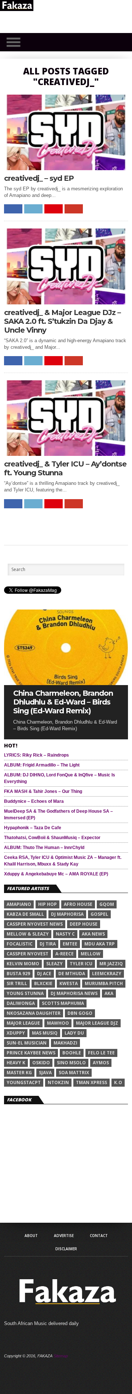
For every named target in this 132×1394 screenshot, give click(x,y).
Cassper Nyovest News (35, 924)
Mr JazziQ (111, 964)
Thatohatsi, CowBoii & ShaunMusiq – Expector (52, 837)
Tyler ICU (81, 964)
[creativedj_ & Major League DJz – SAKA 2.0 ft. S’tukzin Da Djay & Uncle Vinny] (66, 302)
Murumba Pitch (104, 983)
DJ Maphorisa (67, 914)
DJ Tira (48, 944)
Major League (23, 1023)
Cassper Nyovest (27, 954)
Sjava (45, 1072)
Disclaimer (66, 1249)
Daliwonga (21, 1003)
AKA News (93, 934)
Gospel (99, 914)
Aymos (101, 1063)
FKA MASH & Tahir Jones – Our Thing (43, 791)
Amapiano (19, 904)
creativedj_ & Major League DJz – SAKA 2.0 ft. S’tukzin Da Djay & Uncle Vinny (62, 321)
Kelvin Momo (23, 964)
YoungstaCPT (24, 1082)
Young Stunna (25, 993)
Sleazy (54, 964)
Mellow (90, 954)
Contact (99, 1235)
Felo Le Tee (101, 1053)
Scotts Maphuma (63, 1003)
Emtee (70, 944)
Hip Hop (47, 904)
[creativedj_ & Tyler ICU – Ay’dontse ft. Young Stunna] (66, 454)
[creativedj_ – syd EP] (66, 168)
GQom (106, 904)
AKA (108, 993)
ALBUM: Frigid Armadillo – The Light (42, 765)
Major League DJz (97, 1023)
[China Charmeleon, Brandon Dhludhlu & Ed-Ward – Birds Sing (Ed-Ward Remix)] (66, 683)
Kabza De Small (25, 914)
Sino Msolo (71, 1063)
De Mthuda (71, 973)
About (31, 1235)
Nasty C (65, 934)
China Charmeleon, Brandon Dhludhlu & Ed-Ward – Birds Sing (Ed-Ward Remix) (63, 702)
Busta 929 (18, 973)
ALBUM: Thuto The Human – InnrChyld (44, 847)
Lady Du (74, 1033)
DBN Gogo (79, 1013)
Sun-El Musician (27, 1043)
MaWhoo (58, 1023)
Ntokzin (58, 1082)
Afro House (78, 904)
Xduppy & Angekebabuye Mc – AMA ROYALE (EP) (56, 874)
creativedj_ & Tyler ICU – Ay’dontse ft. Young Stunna (65, 468)
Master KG (19, 1072)
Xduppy (16, 1033)
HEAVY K (16, 1063)
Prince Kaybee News (31, 1053)
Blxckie (43, 983)
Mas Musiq (45, 1033)
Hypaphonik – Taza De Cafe (32, 827)
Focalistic (20, 944)
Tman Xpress (91, 1082)
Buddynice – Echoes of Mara (34, 801)
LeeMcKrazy (106, 973)
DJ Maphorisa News (74, 993)
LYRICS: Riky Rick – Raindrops (36, 755)
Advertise (64, 1235)
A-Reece (64, 954)
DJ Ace (44, 973)
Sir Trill (17, 983)
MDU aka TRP (99, 944)
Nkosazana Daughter (33, 1013)
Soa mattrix (74, 1072)
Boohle (71, 1053)
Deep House (84, 924)
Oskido (41, 1063)
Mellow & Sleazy (28, 934)
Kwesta (68, 983)
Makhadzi (65, 1043)
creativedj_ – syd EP (39, 178)
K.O (118, 1082)
